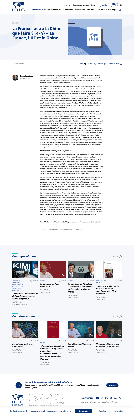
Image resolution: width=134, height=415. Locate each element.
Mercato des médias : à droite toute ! (22, 345)
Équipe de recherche (52, 10)
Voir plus (115, 256)
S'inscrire (112, 385)
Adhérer (104, 5)
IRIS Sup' (112, 10)
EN (121, 5)
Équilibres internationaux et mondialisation (60, 229)
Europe (78, 229)
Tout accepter (83, 411)
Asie (43, 229)
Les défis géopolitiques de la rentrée (80, 345)
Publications (68, 10)
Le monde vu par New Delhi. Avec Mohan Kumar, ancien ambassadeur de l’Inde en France (80, 288)
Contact (93, 5)
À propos (85, 402)
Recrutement (77, 5)
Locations (86, 5)
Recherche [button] (36, 10)
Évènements (80, 10)
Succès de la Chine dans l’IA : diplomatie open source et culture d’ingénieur (25, 296)
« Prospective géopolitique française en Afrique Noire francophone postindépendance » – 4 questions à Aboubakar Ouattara (52, 352)
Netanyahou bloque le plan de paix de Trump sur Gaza (107, 345)
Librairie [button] (101, 10)
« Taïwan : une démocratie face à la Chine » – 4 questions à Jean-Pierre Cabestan (107, 290)
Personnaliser (118, 411)
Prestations (91, 10)
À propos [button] (67, 5)
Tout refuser (102, 411)
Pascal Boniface (26, 76)
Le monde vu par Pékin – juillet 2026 (51, 285)
